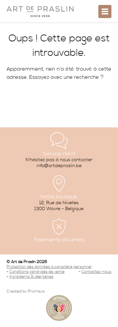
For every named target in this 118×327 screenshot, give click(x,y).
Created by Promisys (26, 291)
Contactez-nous (96, 271)
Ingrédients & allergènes (31, 276)
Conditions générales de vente (37, 271)
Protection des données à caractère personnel (49, 266)
